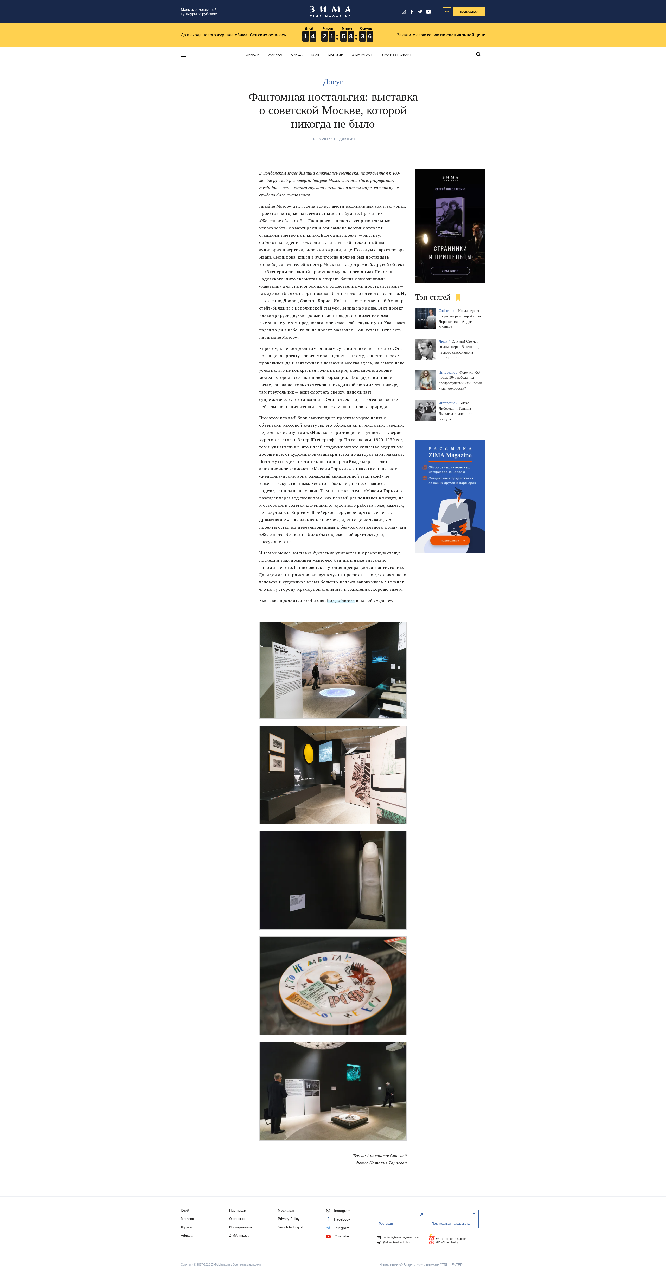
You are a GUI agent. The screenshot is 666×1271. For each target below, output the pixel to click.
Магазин (335, 54)
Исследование (240, 1227)
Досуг (333, 81)
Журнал (275, 54)
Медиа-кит (286, 1210)
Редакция (344, 139)
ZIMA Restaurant (397, 54)
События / (447, 311)
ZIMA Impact (362, 54)
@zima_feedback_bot (396, 1242)
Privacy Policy (289, 1219)
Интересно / (448, 372)
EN (447, 11)
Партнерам (237, 1210)
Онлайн (253, 54)
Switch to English (291, 1227)
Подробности (340, 600)
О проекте (237, 1219)
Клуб (315, 54)
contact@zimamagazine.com (400, 1237)
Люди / (445, 341)
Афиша (297, 54)
